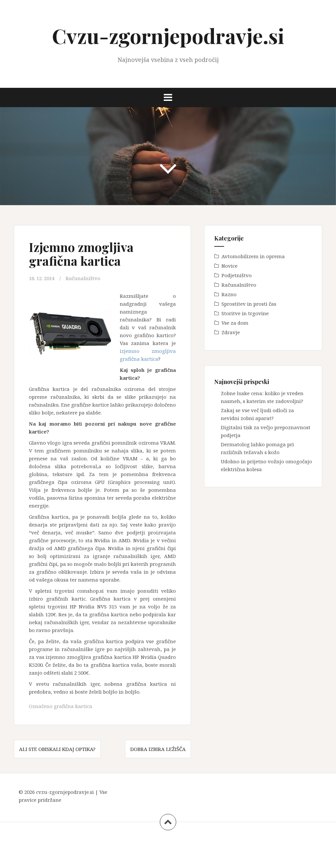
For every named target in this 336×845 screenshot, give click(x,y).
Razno (229, 294)
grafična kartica (73, 706)
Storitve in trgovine (245, 313)
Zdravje (230, 332)
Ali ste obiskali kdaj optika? (57, 749)
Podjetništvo (236, 275)
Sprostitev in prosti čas (248, 303)
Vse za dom (234, 322)
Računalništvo (83, 278)
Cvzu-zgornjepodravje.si (168, 35)
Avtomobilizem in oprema (253, 256)
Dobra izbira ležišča (158, 749)
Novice (229, 265)
